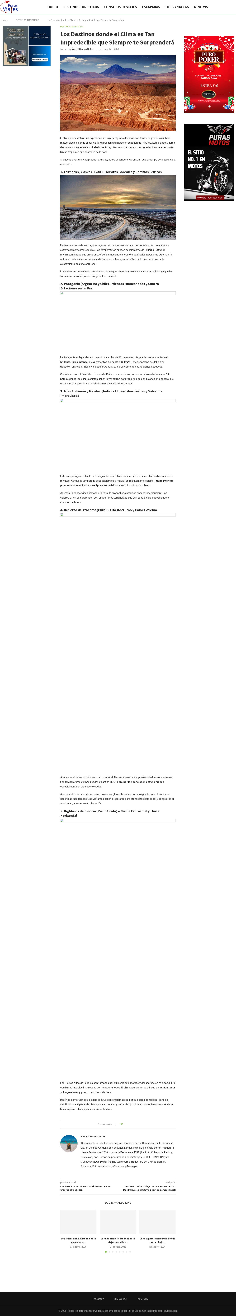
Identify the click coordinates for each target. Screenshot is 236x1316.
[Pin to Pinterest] (135, 1124)
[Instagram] (225, 7)
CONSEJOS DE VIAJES (120, 7)
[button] (65, 1231)
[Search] (234, 7)
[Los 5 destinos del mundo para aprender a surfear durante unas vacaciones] (78, 1222)
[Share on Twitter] (132, 1124)
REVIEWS (201, 7)
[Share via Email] (138, 1124)
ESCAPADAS (151, 7)
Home (5, 20)
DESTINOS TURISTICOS (81, 7)
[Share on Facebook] (129, 1124)
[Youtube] (229, 7)
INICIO (53, 7)
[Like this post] (125, 1124)
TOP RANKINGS (177, 7)
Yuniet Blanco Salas (82, 49)
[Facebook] (222, 7)
